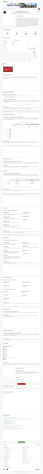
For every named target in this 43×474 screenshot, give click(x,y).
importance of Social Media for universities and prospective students (30, 364)
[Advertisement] (8, 19)
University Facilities (29, 303)
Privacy (24, 471)
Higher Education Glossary (25, 463)
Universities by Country (17, 1)
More (21, 1)
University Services (34, 303)
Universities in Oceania (6, 464)
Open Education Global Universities (7, 467)
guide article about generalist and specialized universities (26, 142)
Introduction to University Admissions (16, 232)
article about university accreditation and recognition (20, 108)
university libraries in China (21, 425)
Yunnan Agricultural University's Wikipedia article (22, 381)
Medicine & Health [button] (7, 134)
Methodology (15, 471)
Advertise (21, 471)
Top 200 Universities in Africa (7, 453)
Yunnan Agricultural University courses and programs (16, 162)
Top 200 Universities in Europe (7, 452)
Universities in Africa (6, 462)
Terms (22, 471)
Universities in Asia (6, 463)
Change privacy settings (27, 471)
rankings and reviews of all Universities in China (13, 417)
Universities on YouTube (25, 452)
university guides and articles (9, 420)
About (13, 471)
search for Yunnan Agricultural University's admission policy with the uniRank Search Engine (22, 228)
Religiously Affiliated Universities (25, 462)
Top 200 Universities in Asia (7, 454)
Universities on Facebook (25, 448)
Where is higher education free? (8, 422)
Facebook (5, 469)
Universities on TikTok (24, 453)
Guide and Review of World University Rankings (10, 423)
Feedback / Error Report (21, 442)
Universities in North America (7, 458)
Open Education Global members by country (27, 373)
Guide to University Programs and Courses (14, 166)
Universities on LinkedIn (24, 454)
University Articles (24, 458)
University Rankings (10, 1)
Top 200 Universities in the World (7, 448)
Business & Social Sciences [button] (6, 132)
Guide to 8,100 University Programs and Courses (10, 421)
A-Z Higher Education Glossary (21, 428)
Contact (18, 471)
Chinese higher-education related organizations (11, 425)
